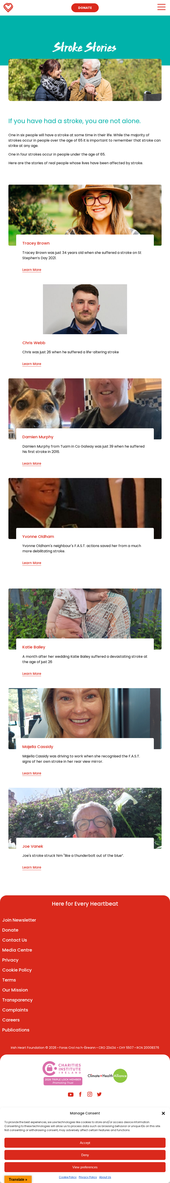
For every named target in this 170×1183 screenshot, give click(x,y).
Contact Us (14, 940)
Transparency (17, 1000)
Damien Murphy (37, 436)
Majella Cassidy (37, 746)
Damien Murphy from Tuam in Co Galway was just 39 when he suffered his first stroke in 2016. (83, 449)
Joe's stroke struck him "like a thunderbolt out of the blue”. (73, 855)
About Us (105, 1177)
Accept (85, 1143)
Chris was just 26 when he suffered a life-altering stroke (70, 352)
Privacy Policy (88, 1177)
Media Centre (17, 950)
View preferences (85, 1167)
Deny (85, 1155)
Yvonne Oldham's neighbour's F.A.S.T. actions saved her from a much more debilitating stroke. (81, 548)
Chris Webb (33, 342)
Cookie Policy (68, 1177)
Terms (9, 980)
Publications (15, 1030)
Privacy (10, 960)
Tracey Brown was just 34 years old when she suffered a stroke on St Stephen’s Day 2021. (81, 255)
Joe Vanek (32, 846)
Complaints (15, 1010)
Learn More (31, 269)
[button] (163, 1113)
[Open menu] (161, 9)
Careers (11, 1020)
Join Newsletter (19, 920)
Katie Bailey (33, 647)
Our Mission (15, 990)
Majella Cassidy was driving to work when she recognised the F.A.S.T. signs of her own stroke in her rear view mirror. (81, 759)
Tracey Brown (36, 243)
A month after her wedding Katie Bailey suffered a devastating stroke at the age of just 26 (84, 659)
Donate (85, 8)
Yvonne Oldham (38, 536)
